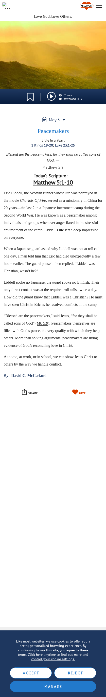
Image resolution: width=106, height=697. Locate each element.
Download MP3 (72, 99)
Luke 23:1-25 (65, 145)
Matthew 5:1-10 (53, 182)
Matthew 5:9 (53, 167)
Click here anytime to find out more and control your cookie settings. (58, 656)
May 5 (54, 120)
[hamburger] (99, 5)
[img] (51, 96)
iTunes (67, 95)
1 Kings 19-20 (42, 145)
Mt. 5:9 (42, 323)
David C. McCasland (29, 375)
